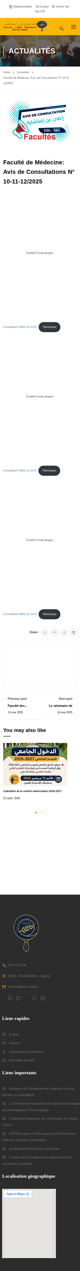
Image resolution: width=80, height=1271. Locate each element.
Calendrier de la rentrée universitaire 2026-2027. (32, 791)
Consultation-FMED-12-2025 (20, 614)
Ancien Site (62, 6)
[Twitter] (45, 632)
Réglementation (22, 6)
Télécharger (49, 327)
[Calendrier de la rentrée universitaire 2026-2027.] (35, 764)
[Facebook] (64, 632)
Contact (43, 6)
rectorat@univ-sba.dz (23, 986)
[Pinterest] (54, 632)
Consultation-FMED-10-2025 (20, 327)
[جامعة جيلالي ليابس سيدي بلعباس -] (26, 26)
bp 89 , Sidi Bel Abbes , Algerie (29, 976)
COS (42, 11)
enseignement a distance (26, 1051)
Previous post (17, 698)
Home (6, 72)
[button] (36, 813)
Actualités (23, 72)
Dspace (14, 1043)
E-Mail (13, 1034)
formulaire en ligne (22, 1060)
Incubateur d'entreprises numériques (34, 1148)
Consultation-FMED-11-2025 (19, 470)
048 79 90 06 (17, 965)
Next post (65, 698)
